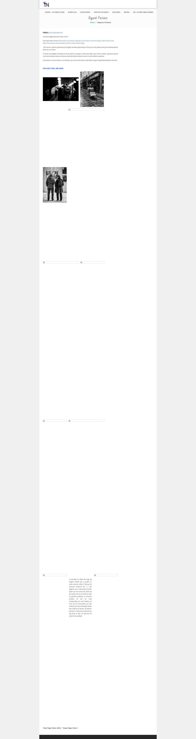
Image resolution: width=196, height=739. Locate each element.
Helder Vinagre (80, 43)
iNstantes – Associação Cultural (54, 12)
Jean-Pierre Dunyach (95, 41)
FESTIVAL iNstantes (85, 12)
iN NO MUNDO (116, 12)
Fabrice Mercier (106, 41)
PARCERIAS (126, 12)
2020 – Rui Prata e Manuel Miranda (143, 12)
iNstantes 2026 (72, 12)
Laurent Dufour (86, 41)
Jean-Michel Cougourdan (74, 41)
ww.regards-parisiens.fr (57, 32)
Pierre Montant (51, 43)
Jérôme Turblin (71, 43)
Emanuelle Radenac (61, 43)
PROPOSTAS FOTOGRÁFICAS (101, 12)
